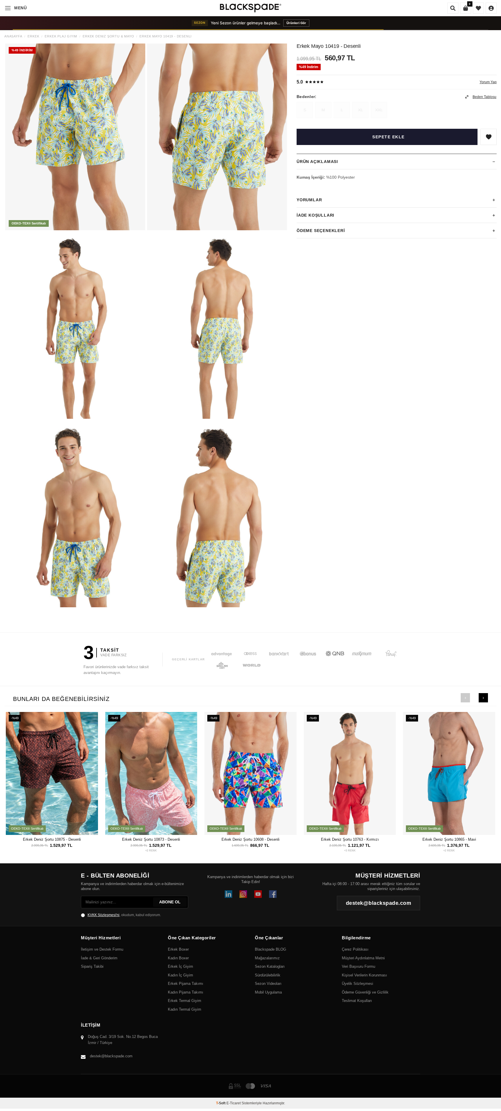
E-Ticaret (233, 1103)
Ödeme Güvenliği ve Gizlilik (365, 992)
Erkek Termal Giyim (184, 1000)
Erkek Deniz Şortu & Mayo (108, 36)
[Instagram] (243, 894)
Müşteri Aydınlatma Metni (363, 958)
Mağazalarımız (267, 958)
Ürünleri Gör (310, 23)
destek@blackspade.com (111, 1056)
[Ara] (452, 8)
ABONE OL (170, 902)
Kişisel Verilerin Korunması (364, 975)
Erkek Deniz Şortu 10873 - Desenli (151, 839)
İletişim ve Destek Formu (102, 949)
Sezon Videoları (268, 983)
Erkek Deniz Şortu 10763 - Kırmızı (350, 839)
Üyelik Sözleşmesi (357, 983)
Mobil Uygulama (268, 992)
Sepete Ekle (388, 137)
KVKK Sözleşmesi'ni (103, 915)
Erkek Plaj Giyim (61, 36)
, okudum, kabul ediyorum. (124, 915)
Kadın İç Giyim (180, 975)
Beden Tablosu (484, 97)
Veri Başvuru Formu (358, 966)
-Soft (221, 1103)
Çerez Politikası (355, 949)
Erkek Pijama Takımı (185, 983)
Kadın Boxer (178, 958)
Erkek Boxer (178, 949)
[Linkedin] (228, 894)
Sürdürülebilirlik (267, 975)
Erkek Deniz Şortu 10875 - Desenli (52, 839)
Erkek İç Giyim (180, 966)
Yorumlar (309, 199)
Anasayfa (13, 36)
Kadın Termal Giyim (184, 1009)
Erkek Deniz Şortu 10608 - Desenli (250, 839)
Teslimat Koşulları (357, 1000)
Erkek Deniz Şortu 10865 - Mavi (449, 839)
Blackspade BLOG (270, 949)
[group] (75, 137)
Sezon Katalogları (270, 966)
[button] (465, 697)
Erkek (33, 36)
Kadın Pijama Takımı (185, 992)
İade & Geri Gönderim (99, 958)
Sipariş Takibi (92, 966)
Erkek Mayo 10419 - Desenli (165, 36)
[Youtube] (258, 894)
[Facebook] (273, 894)
